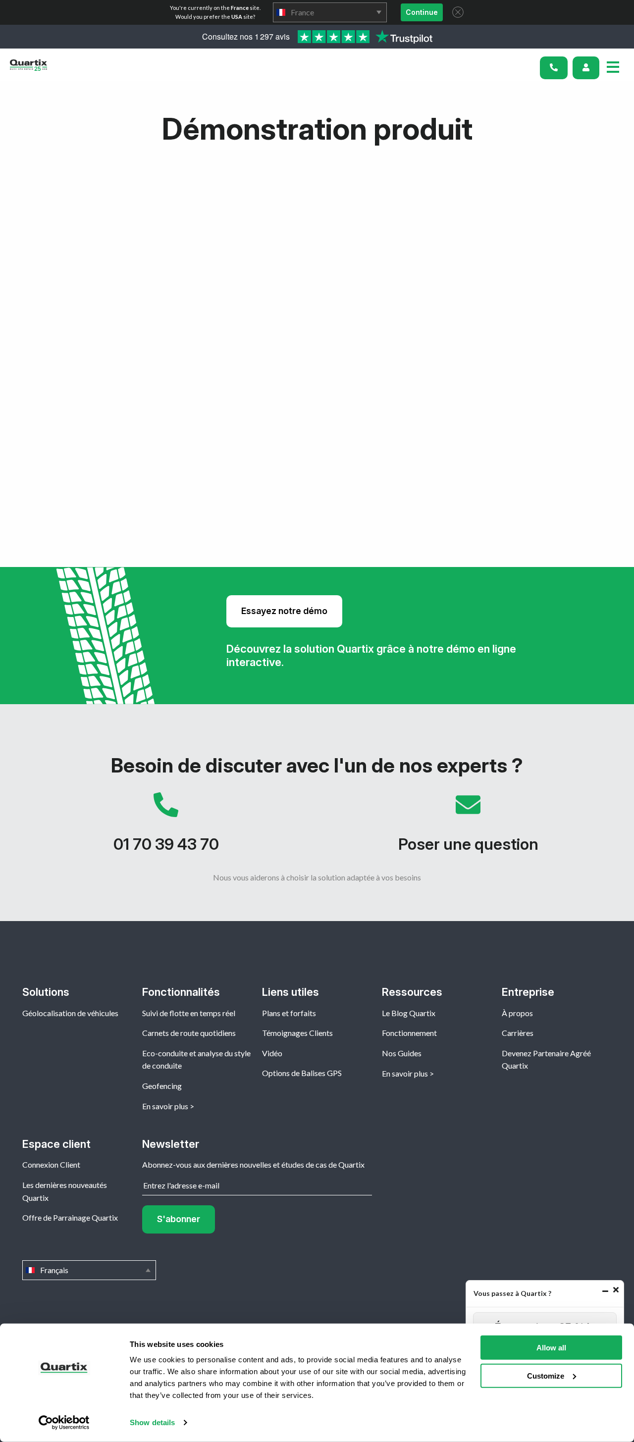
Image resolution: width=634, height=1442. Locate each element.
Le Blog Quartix (408, 1013)
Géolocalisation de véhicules (70, 1013)
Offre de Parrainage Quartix (70, 1217)
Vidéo (272, 1053)
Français (89, 1270)
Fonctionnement (409, 1032)
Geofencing (162, 1085)
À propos (517, 1013)
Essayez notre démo (284, 611)
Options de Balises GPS (302, 1073)
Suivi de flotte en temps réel (188, 1013)
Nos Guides (402, 1053)
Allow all (551, 1347)
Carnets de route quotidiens (189, 1032)
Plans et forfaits (289, 1013)
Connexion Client (51, 1164)
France (329, 12)
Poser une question (468, 827)
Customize (545, 1375)
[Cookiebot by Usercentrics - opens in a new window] (64, 1422)
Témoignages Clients (297, 1032)
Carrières (517, 1032)
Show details (152, 1422)
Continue (422, 12)
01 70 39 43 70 (166, 827)
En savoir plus (165, 1106)
